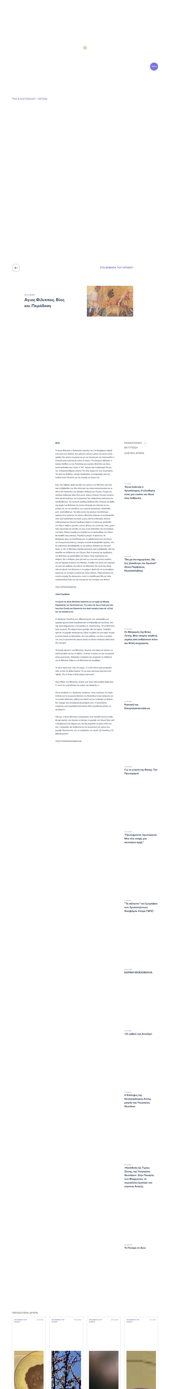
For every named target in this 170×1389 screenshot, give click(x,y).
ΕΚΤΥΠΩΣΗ (131, 448)
